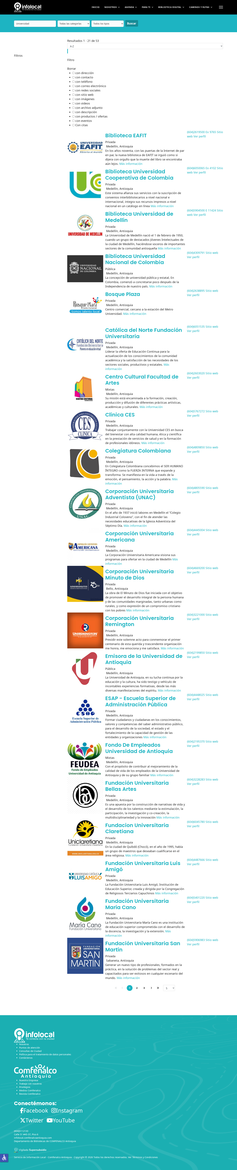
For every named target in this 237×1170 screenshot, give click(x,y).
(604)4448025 (196, 695)
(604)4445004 (196, 530)
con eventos (83, 121)
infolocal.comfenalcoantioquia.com (33, 1137)
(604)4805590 (196, 488)
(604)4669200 (196, 568)
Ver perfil (199, 136)
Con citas (81, 125)
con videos (82, 103)
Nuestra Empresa (28, 1080)
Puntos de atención (29, 1047)
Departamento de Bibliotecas (29, 1141)
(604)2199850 (196, 653)
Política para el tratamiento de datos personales (45, 1054)
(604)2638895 (196, 291)
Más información (130, 164)
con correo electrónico (90, 86)
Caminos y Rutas (199, 7)
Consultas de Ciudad (30, 1051)
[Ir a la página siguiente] (151, 988)
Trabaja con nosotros (30, 1083)
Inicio (96, 7)
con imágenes (84, 99)
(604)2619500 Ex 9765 (201, 132)
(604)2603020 (196, 373)
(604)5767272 (196, 411)
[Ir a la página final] (158, 988)
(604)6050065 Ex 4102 (201, 168)
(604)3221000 (196, 615)
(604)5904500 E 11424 (201, 210)
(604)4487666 (196, 860)
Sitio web (212, 253)
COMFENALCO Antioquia (62, 1141)
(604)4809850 (196, 447)
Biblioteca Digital (169, 7)
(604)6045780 (196, 822)
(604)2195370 (196, 741)
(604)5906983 (196, 940)
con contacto (84, 77)
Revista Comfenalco (29, 1093)
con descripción (86, 112)
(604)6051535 (196, 326)
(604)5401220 (196, 897)
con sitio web (84, 95)
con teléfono (84, 82)
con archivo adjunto (89, 108)
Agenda (129, 7)
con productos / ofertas (91, 116)
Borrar (71, 68)
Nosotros (110, 7)
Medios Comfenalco (29, 1090)
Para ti (146, 7)
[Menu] (221, 7)
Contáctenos (26, 1057)
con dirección (84, 73)
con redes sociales (87, 90)
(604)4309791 (196, 253)
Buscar (131, 23)
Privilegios (24, 1087)
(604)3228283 (196, 779)
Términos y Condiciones (145, 1157)
